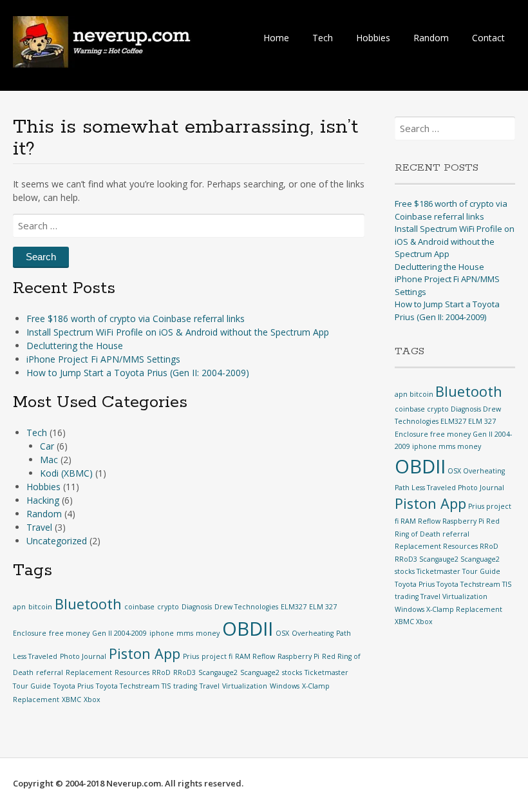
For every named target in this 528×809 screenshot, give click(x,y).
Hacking (42, 500)
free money (69, 633)
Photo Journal (83, 656)
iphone (161, 633)
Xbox (92, 699)
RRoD (161, 672)
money (208, 633)
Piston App (144, 653)
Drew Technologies (246, 606)
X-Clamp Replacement (464, 609)
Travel (39, 527)
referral (49, 672)
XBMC (71, 699)
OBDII (247, 629)
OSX (282, 633)
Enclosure (29, 633)
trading (185, 685)
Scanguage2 (259, 672)
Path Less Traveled (425, 487)
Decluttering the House (74, 345)
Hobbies (373, 38)
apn (19, 606)
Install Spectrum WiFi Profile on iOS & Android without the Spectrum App (177, 332)
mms (184, 633)
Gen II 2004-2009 (119, 633)
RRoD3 (184, 672)
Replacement (89, 672)
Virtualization (244, 685)
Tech (322, 38)
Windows (284, 685)
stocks (292, 672)
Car (47, 446)
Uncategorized (56, 541)
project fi (217, 656)
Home (276, 38)
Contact (488, 38)
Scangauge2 (218, 672)
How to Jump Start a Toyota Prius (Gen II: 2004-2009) (137, 372)
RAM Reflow (255, 656)
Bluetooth (88, 604)
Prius (191, 656)
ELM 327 (323, 606)
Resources (132, 672)
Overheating (313, 633)
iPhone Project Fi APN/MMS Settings (103, 359)
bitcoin (40, 606)
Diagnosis (197, 606)
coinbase (139, 606)
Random (431, 38)
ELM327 (293, 606)
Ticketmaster (326, 672)
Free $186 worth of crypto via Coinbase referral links (135, 318)
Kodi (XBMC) (66, 473)
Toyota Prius (73, 685)
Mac (49, 459)
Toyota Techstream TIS (133, 685)
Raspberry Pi (298, 656)
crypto (168, 606)
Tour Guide (32, 685)
